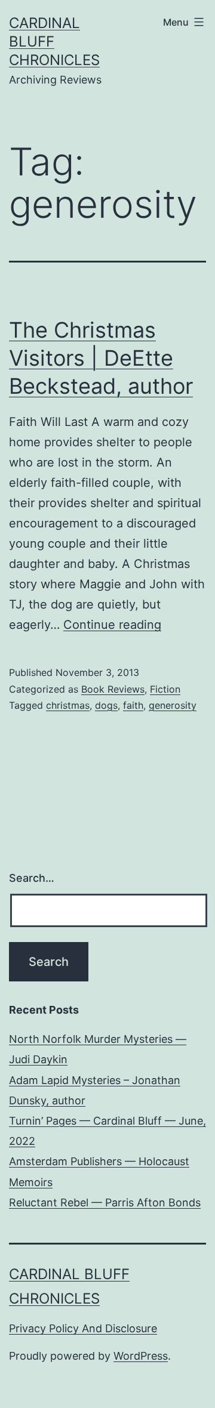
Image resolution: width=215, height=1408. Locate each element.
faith (133, 705)
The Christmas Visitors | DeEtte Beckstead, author (101, 358)
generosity (172, 705)
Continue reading (112, 624)
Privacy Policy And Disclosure (83, 1328)
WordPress (140, 1356)
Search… (31, 878)
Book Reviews (113, 689)
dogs (106, 705)
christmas (68, 705)
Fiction (165, 689)
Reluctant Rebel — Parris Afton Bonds (105, 1202)
